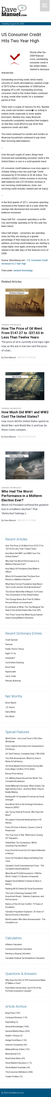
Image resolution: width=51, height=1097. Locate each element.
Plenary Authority (13, 681)
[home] (14, 11)
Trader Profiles (12, 1076)
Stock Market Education (16, 1063)
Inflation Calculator (13, 944)
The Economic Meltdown (16, 1072)
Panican (9, 644)
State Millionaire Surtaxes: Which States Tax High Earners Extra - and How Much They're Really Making (25, 789)
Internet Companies (14, 1045)
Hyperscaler (10, 671)
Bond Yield (10, 667)
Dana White (10, 712)
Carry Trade (10, 676)
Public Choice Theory (14, 649)
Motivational (10, 1054)
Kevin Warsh (10, 703)
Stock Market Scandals (15, 1067)
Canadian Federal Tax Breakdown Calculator (25, 958)
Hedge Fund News (13, 1040)
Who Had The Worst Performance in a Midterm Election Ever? (21, 495)
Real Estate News (13, 1058)
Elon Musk (9, 716)
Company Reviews (13, 1017)
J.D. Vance (10, 707)
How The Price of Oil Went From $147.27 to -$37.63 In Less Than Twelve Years (22, 333)
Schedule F (10, 658)
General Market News (15, 1031)
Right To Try (10, 653)
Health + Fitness (12, 1036)
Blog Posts (10, 1013)
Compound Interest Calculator (18, 949)
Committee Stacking (14, 662)
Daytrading (10, 1022)
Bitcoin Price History (14, 773)
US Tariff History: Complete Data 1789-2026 (25, 754)
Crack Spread (11, 640)
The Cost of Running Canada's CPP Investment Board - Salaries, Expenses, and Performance (24, 896)
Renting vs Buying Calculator (18, 953)
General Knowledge (23, 270)
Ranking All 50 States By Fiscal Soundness (24, 889)
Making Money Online (15, 1049)
